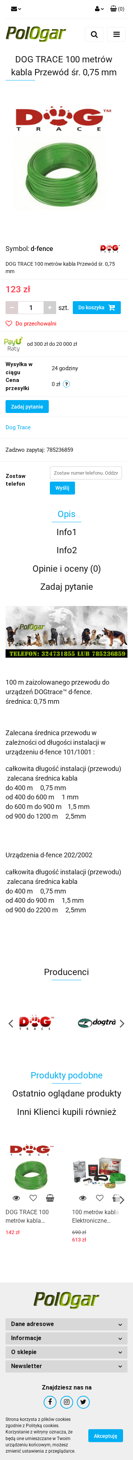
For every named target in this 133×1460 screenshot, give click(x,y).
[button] (117, 9)
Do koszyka (92, 307)
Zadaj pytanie (27, 407)
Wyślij (62, 488)
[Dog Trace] (110, 248)
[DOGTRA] (96, 1023)
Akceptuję (105, 1436)
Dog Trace (18, 427)
